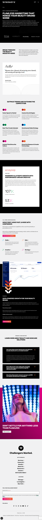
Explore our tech (6, 321)
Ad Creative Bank (20, 472)
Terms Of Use (17, 515)
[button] (21, 350)
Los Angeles (20, 481)
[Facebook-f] (14, 506)
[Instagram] (18, 506)
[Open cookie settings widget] (2, 518)
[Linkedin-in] (21, 506)
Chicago (20, 479)
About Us (20, 466)
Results (20, 464)
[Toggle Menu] (35, 2)
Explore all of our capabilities (8, 235)
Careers (20, 470)
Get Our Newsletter (7, 498)
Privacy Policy (21, 515)
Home (4, 7)
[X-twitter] (16, 506)
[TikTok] (28, 506)
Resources (20, 468)
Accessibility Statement (10, 515)
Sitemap (4, 515)
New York (20, 484)
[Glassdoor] (25, 506)
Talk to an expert (6, 431)
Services (20, 460)
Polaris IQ (20, 462)
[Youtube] (23, 506)
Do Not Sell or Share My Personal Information (32, 515)
